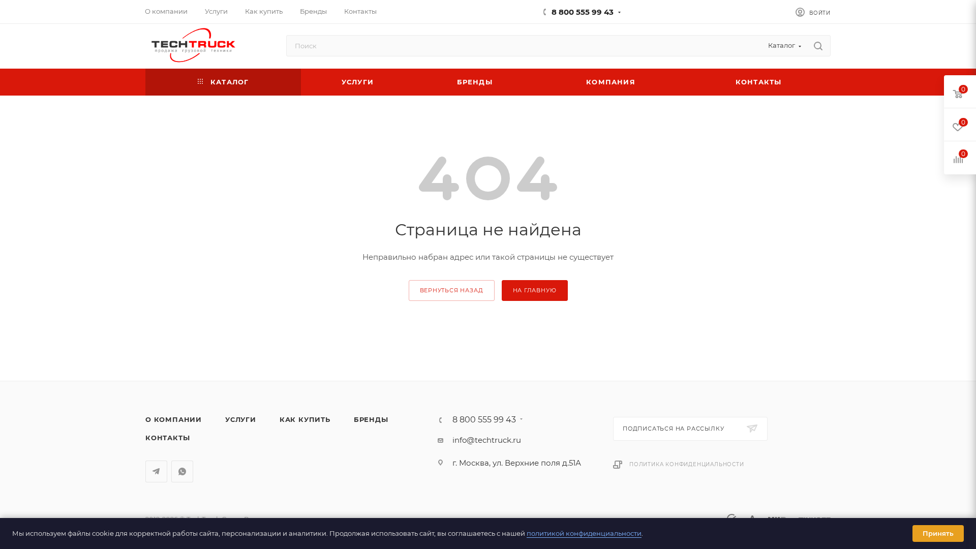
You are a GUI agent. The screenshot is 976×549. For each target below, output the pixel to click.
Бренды (371, 419)
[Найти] (818, 45)
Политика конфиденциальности (686, 464)
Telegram (156, 471)
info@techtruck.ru (486, 440)
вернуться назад (451, 290)
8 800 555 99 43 (583, 12)
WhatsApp (182, 471)
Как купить (305, 419)
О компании (173, 419)
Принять (938, 533)
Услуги (240, 419)
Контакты (167, 438)
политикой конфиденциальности (584, 533)
